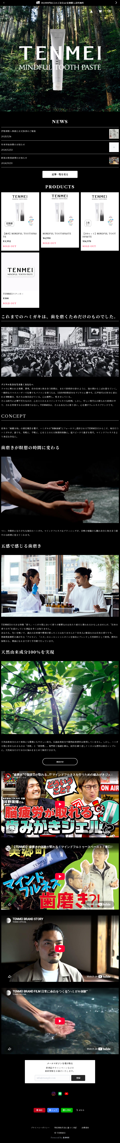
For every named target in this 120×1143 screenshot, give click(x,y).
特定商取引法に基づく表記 (65, 1128)
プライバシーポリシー (40, 1128)
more (60, 761)
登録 (78, 1078)
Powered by (57, 1138)
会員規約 (85, 1128)
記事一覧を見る (60, 174)
